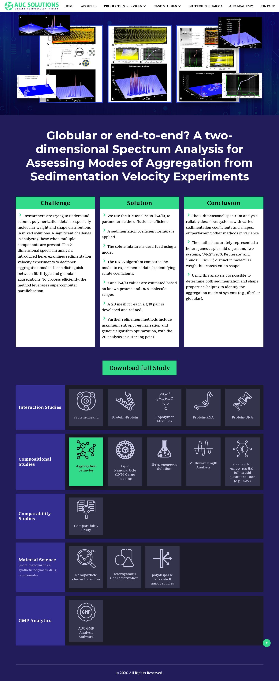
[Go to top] (267, 643)
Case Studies (165, 6)
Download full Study (139, 367)
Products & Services (123, 6)
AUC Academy (241, 6)
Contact (267, 6)
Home (69, 6)
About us (89, 6)
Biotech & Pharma (205, 6)
